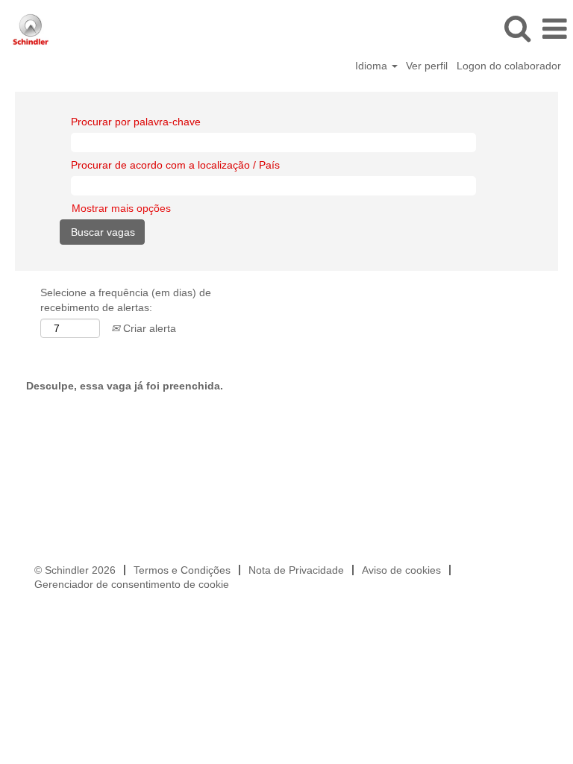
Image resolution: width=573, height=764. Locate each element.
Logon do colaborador (509, 66)
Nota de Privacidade (296, 570)
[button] (554, 28)
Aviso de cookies (401, 570)
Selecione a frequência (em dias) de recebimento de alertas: (125, 299)
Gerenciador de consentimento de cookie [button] (131, 584)
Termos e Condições (182, 570)
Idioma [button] (372, 66)
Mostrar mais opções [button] (121, 208)
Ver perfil (427, 66)
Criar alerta (148, 328)
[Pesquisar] (517, 27)
